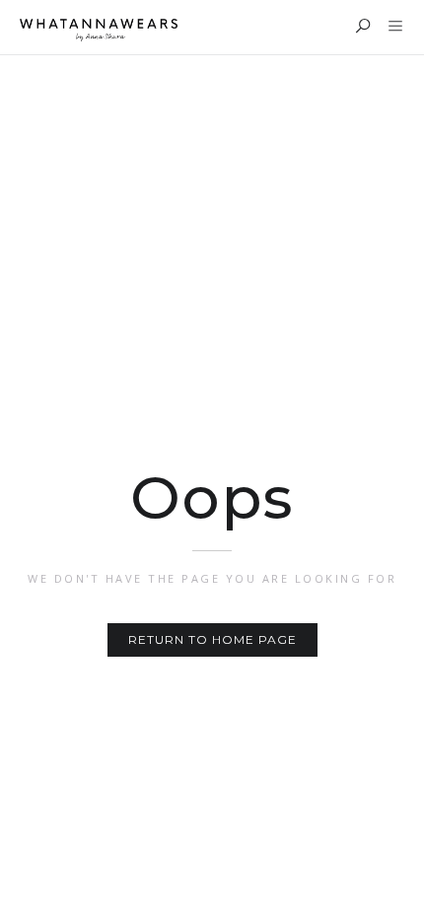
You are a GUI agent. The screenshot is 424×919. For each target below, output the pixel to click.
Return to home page (212, 639)
